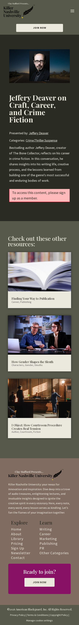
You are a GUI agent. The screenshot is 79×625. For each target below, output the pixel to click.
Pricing (17, 543)
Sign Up (17, 548)
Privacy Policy (17, 615)
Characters (18, 365)
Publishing (25, 302)
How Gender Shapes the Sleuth (32, 362)
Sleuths (38, 365)
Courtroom (26, 431)
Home (16, 529)
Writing (46, 529)
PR (42, 548)
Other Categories (54, 553)
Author (15, 431)
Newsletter (20, 553)
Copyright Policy (59, 615)
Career (15, 302)
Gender (29, 365)
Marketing (48, 538)
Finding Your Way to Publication (33, 298)
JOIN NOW (39, 582)
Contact (18, 557)
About (16, 534)
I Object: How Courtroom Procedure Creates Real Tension (37, 427)
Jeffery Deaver (39, 133)
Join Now (39, 27)
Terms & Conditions (37, 615)
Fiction (37, 431)
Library (17, 538)
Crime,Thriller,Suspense (41, 140)
